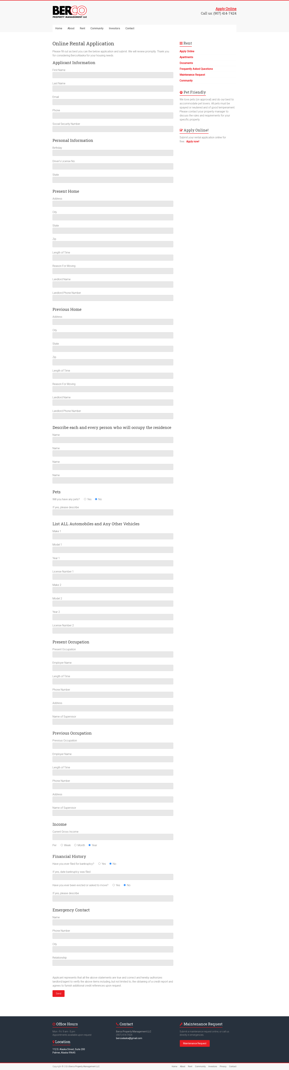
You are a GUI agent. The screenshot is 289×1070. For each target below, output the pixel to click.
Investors (114, 28)
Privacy (223, 1066)
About (71, 28)
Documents (186, 63)
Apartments (186, 57)
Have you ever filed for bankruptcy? (74, 863)
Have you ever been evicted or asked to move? (81, 885)
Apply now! (192, 141)
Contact (129, 28)
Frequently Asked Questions (196, 68)
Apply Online (187, 51)
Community (97, 28)
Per (55, 845)
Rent (82, 28)
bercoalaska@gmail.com (129, 1038)
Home (58, 28)
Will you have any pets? (66, 499)
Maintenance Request (192, 74)
